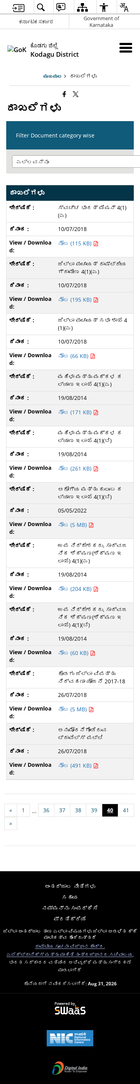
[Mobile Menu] (126, 47)
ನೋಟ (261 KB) (75, 468)
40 (110, 810)
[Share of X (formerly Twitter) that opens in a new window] (75, 94)
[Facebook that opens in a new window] (64, 94)
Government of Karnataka (101, 21)
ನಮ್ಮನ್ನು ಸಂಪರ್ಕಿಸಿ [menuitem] (70, 908)
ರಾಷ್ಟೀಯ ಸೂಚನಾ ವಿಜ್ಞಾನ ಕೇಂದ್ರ (69, 946)
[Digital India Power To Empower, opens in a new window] (70, 1069)
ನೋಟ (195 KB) (75, 299)
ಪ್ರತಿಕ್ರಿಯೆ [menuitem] (70, 918)
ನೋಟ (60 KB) (74, 653)
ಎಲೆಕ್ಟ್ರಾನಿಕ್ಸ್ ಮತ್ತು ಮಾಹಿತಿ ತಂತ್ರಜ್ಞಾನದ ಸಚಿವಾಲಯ (70, 954)
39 (94, 810)
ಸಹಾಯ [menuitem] (70, 897)
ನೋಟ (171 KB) (75, 412)
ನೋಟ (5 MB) (73, 524)
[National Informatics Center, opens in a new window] (70, 1039)
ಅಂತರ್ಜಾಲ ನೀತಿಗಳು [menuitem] (70, 886)
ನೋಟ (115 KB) (75, 243)
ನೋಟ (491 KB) (75, 765)
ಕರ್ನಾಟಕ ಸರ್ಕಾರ (36, 21)
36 (46, 810)
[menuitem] (18, 7)
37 (62, 810)
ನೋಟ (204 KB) (75, 588)
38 (78, 810)
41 (126, 810)
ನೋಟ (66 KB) (74, 356)
